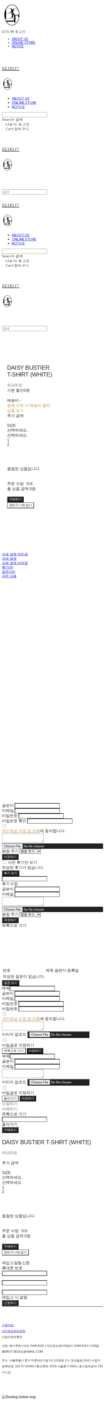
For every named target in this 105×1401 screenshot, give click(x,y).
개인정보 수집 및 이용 (21, 831)
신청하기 (10, 1303)
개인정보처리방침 (13, 1331)
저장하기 (10, 857)
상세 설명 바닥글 (15, 563)
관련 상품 (9, 576)
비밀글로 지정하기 (18, 1045)
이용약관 (8, 1325)
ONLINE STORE (23, 42)
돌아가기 (10, 1098)
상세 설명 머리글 (15, 554)
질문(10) (8, 572)
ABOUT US (20, 39)
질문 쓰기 (10, 983)
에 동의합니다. (33, 831)
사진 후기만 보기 (22, 862)
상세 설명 (9, 558)
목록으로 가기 (14, 1051)
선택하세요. (17, 430)
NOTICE (18, 46)
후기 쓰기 (10, 873)
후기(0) (7, 567)
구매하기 (10, 1130)
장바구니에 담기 (15, 1252)
